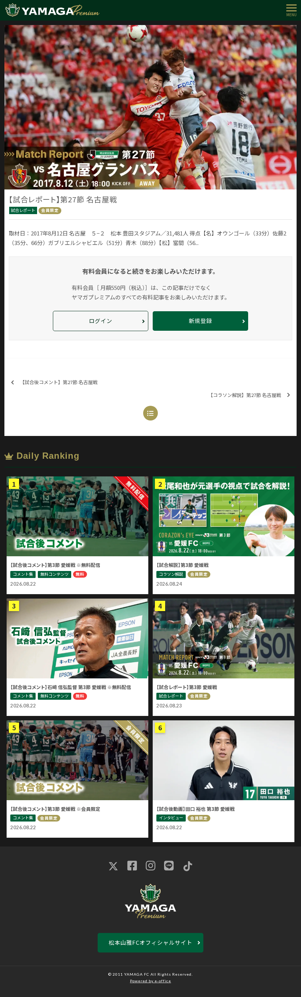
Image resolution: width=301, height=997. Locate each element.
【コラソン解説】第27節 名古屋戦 (244, 394)
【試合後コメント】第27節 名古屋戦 (59, 382)
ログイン (100, 320)
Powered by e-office (150, 981)
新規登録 (200, 320)
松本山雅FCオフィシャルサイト (150, 942)
